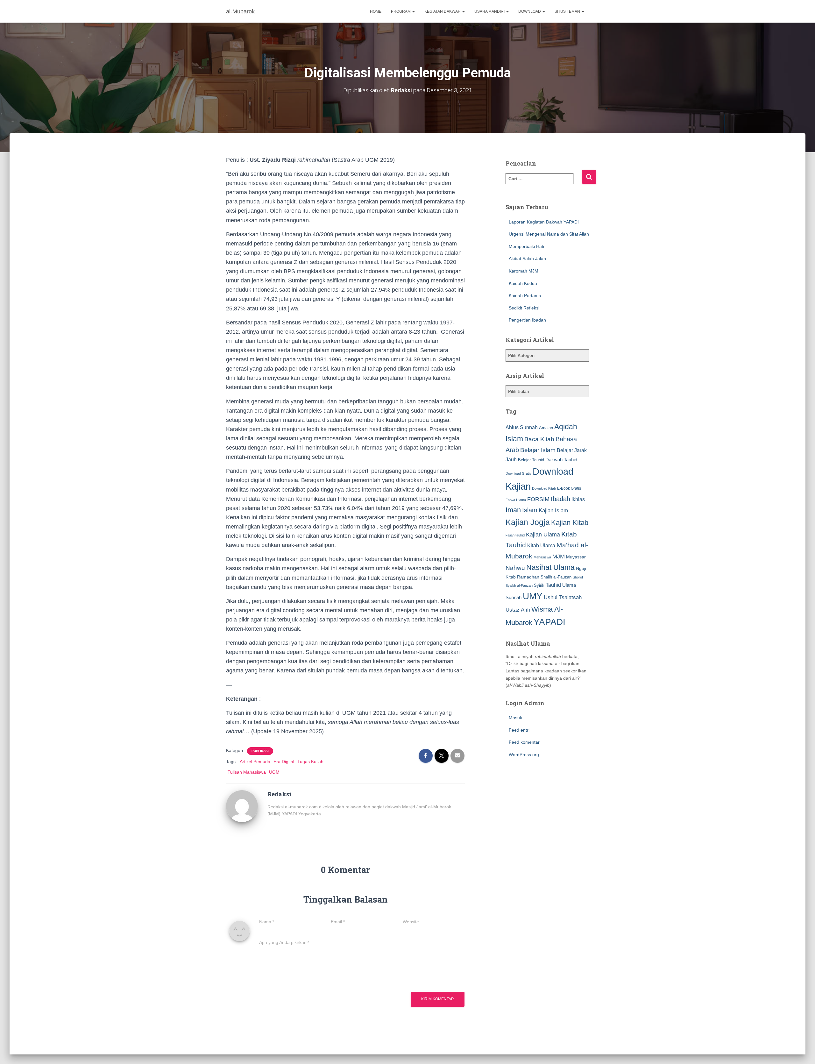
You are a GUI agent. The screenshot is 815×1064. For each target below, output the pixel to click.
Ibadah (560, 498)
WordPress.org (524, 754)
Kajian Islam (553, 510)
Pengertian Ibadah (527, 320)
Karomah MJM (523, 270)
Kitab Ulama (541, 545)
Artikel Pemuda (255, 761)
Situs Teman (568, 11)
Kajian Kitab (569, 523)
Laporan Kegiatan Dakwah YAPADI (544, 221)
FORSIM (538, 499)
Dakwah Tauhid (561, 459)
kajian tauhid (515, 535)
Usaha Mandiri (490, 11)
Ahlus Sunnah (522, 427)
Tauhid (553, 585)
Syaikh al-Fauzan (519, 585)
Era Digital (283, 761)
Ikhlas (578, 499)
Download (530, 11)
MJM (558, 556)
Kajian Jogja (528, 522)
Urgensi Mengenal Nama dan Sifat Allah (549, 234)
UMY (532, 596)
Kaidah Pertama (525, 295)
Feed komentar (524, 742)
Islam (529, 510)
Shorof (578, 577)
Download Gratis (518, 473)
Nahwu (515, 567)
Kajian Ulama (543, 534)
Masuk (515, 717)
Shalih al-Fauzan (556, 577)
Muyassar (576, 556)
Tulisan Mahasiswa (247, 772)
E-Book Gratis (569, 488)
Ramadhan (528, 576)
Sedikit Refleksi (524, 307)
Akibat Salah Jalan (527, 258)
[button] (413, 11)
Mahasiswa (542, 557)
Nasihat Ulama (550, 567)
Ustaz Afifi (518, 610)
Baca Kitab (539, 439)
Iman (513, 510)
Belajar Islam (538, 450)
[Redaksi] (242, 805)
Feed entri (519, 730)
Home (375, 11)
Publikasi (260, 751)
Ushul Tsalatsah (563, 597)
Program (401, 11)
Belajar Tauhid (531, 460)
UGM (274, 772)
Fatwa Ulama (516, 500)
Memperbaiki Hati (526, 246)
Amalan (546, 427)
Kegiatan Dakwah (443, 11)
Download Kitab (544, 488)
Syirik (539, 585)
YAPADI (549, 622)
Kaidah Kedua (523, 283)
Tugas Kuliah (310, 761)
